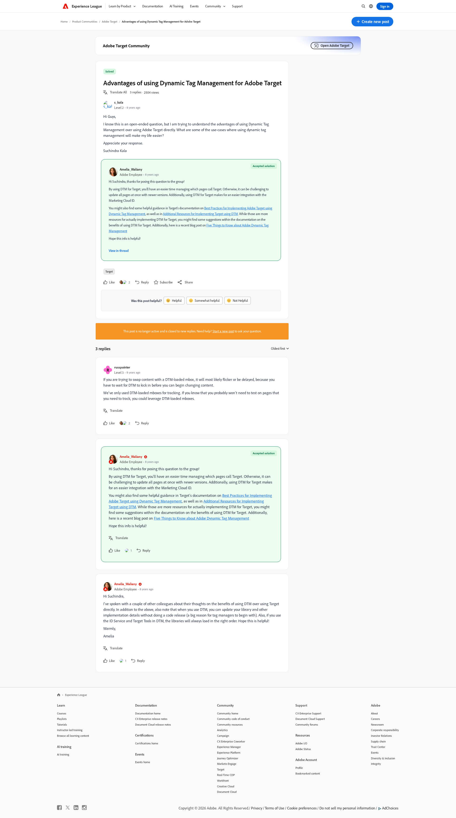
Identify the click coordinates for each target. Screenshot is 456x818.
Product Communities (84, 21)
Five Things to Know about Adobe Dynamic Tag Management (201, 518)
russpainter (122, 367)
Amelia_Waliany (131, 169)
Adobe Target (109, 21)
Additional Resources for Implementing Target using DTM (200, 214)
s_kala (118, 102)
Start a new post (223, 331)
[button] (372, 21)
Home (64, 21)
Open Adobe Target (335, 45)
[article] (191, 396)
